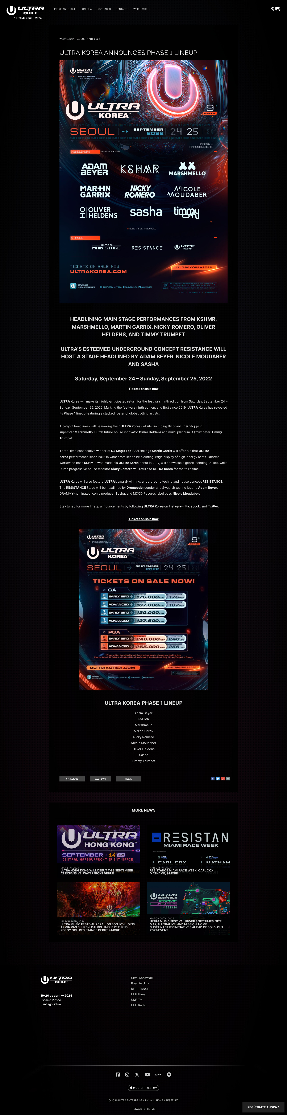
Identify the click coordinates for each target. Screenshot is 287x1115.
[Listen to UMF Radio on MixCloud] (158, 1074)
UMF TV (136, 999)
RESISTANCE (140, 989)
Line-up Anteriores (65, 9)
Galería (87, 9)
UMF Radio (138, 1005)
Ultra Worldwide (142, 978)
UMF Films (138, 994)
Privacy (137, 1108)
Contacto (122, 9)
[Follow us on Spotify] (169, 1074)
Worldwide (140, 9)
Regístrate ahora (263, 1107)
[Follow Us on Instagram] (127, 1074)
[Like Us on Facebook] (118, 1074)
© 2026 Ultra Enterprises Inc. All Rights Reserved (143, 1100)
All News (100, 778)
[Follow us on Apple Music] (143, 1088)
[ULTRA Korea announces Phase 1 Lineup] (143, 302)
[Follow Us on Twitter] (137, 1074)
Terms (151, 1108)
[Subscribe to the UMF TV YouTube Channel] (147, 1074)
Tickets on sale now (144, 389)
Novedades (104, 9)
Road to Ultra (140, 983)
